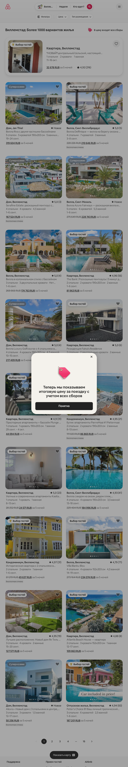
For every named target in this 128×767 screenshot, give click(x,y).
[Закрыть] (91, 356)
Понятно (64, 406)
